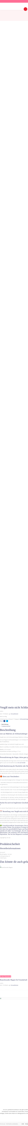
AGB (23, 1124)
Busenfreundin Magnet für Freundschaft (13, 980)
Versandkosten (14, 714)
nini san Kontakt (21, 762)
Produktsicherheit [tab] (6, 726)
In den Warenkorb (5, 976)
